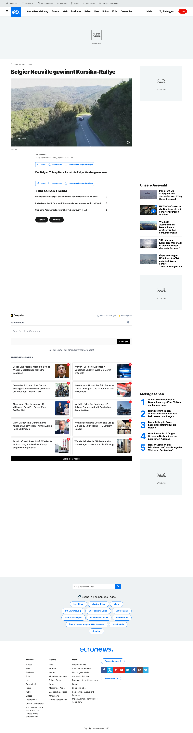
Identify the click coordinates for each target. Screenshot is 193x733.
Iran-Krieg (78, 604)
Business (76, 11)
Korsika (56, 219)
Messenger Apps (57, 688)
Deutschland (122, 611)
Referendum (122, 617)
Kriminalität (118, 624)
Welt (65, 11)
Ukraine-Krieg (98, 604)
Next (96, 11)
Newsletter (110, 678)
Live (183, 11)
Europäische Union (98, 611)
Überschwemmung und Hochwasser (86, 624)
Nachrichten (20, 64)
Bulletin (52, 668)
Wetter (52, 672)
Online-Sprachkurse (58, 699)
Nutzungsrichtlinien (81, 672)
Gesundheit (127, 11)
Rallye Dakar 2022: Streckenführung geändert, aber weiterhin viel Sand (68, 203)
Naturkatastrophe (73, 617)
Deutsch (12, 3)
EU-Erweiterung (73, 611)
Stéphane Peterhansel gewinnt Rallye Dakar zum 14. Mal (61, 210)
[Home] (11, 64)
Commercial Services (82, 668)
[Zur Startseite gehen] (16, 12)
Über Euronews (79, 664)
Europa (55, 11)
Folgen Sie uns (55, 680)
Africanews (54, 696)
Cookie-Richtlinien (80, 676)
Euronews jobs (78, 688)
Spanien (96, 631)
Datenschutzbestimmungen (85, 680)
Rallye (42, 219)
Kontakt (75, 684)
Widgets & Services (58, 692)
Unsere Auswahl (153, 185)
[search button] (100, 3)
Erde (114, 11)
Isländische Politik (99, 617)
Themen (29, 659)
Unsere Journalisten (35, 703)
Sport (30, 64)
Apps (51, 684)
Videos (29, 696)
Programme (31, 699)
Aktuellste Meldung (37, 11)
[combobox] (114, 3)
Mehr (74, 659)
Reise (87, 11)
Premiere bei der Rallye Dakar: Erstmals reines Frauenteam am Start (66, 196)
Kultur (105, 11)
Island (117, 604)
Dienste (52, 659)
